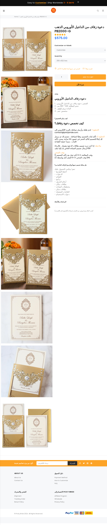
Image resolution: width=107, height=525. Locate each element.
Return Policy (19, 502)
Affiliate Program (61, 496)
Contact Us (18, 480)
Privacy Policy (59, 502)
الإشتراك (72, 463)
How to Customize (61, 480)
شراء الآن (80, 84)
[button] (60, 34)
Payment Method (61, 477)
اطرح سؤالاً (88, 69)
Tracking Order (19, 499)
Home (16, 17)
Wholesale (58, 499)
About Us (17, 477)
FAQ (56, 483)
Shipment (17, 496)
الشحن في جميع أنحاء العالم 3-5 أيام (68, 69)
